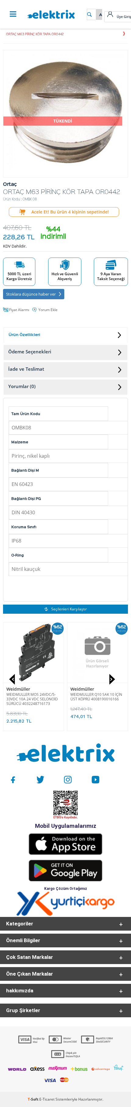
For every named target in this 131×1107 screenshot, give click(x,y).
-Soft (33, 1099)
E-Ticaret (47, 1099)
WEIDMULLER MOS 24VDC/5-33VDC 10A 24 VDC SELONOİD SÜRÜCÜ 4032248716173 (32, 699)
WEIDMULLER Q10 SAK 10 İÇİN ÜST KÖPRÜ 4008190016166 (96, 696)
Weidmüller (18, 689)
